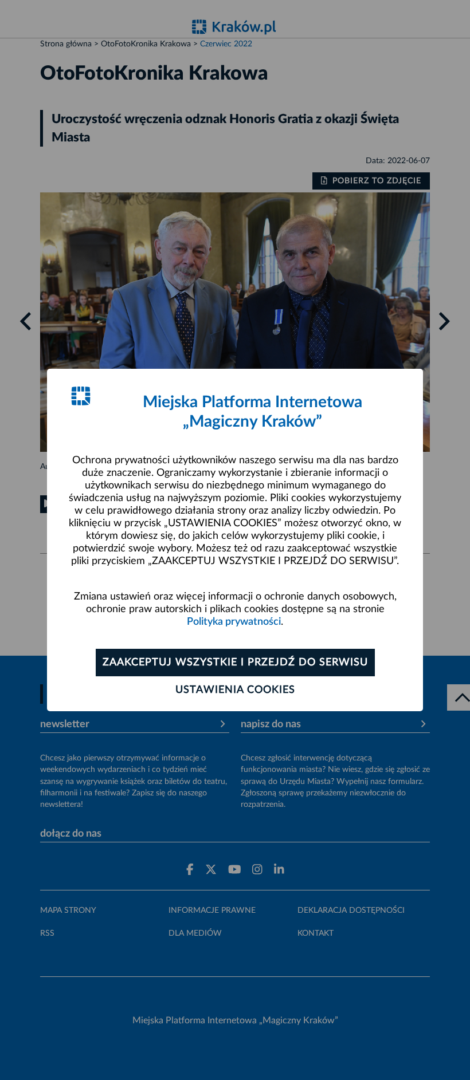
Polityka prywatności (234, 622)
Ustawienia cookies (235, 690)
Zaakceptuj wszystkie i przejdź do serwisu (235, 662)
